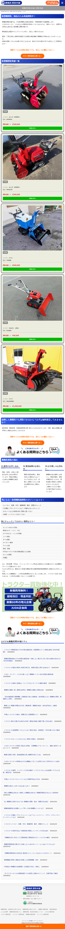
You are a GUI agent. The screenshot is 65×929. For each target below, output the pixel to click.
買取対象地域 (53, 909)
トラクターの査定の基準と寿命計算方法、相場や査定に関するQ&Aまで (27, 667)
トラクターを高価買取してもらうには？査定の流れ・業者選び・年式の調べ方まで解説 (32, 730)
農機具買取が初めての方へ (30, 909)
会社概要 (30, 920)
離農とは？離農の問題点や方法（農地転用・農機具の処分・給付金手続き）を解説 (30, 705)
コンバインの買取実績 (43, 914)
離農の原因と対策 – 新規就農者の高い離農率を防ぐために (22, 754)
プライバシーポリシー (38, 920)
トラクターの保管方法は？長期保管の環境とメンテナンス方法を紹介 (26, 831)
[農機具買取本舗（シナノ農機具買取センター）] (11, 4)
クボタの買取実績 (49, 911)
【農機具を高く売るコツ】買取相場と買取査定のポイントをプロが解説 (27, 837)
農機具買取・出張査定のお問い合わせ (11, 909)
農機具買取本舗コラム (15, 911)
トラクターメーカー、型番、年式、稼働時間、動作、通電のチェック (26, 824)
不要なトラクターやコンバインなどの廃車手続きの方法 (22, 779)
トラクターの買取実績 (18, 914)
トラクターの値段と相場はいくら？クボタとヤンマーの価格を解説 (25, 683)
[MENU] (62, 3)
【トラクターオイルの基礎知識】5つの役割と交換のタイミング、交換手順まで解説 (31, 873)
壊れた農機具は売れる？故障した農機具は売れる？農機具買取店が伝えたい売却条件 (31, 793)
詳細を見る (32, 128)
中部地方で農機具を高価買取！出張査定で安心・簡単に (22, 866)
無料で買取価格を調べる (34, 926)
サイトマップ (25, 920)
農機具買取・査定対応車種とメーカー (33, 911)
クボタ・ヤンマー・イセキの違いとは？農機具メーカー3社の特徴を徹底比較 (28, 674)
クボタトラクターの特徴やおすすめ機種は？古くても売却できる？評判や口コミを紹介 (32, 761)
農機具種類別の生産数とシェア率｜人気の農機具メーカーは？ (24, 808)
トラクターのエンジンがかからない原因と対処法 (20, 739)
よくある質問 (4, 911)
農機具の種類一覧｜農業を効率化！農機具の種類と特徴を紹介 (24, 690)
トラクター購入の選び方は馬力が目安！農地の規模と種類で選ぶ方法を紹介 (28, 721)
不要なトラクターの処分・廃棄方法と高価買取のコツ (21, 714)
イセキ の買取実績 (6, 914)
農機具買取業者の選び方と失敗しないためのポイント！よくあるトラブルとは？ (29, 844)
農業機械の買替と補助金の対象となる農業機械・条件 (21, 860)
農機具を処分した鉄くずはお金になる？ (17, 786)
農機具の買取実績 (43, 909)
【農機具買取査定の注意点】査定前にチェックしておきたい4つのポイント (28, 853)
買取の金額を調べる (52, 3)
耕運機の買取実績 (30, 914)
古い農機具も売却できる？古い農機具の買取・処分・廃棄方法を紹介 (26, 801)
